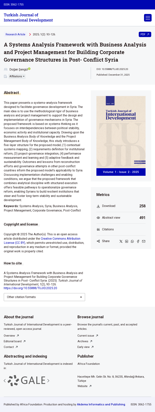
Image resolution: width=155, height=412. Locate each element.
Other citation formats (21, 297)
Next (48, 381)
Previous (5, 381)
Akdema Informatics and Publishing (101, 404)
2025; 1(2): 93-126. (44, 34)
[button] (148, 17)
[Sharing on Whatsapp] (132, 241)
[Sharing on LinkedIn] (127, 241)
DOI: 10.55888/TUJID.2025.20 (112, 69)
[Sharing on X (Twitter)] (121, 241)
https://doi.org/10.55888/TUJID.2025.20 (30, 288)
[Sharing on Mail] (144, 241)
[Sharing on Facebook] (138, 241)
